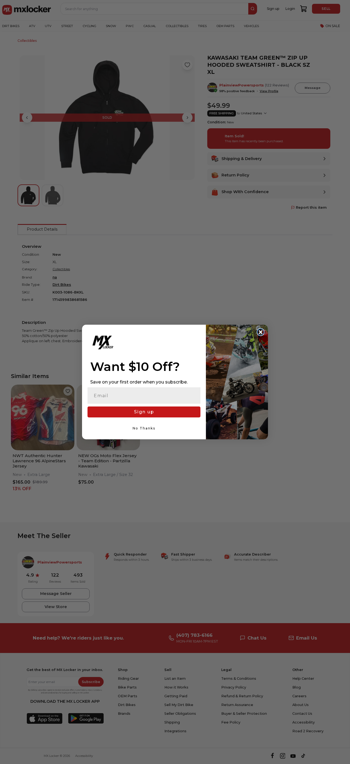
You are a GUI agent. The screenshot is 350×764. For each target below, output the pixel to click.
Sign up (144, 411)
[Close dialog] (260, 332)
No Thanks (144, 428)
